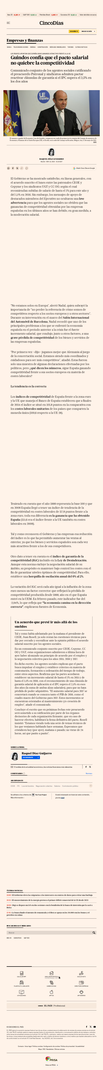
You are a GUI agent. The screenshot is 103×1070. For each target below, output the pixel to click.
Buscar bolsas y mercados (19, 926)
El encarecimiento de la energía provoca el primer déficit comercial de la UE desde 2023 (50, 900)
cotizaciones (21, 995)
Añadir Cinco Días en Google (85, 168)
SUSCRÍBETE (74, 31)
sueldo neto (81, 976)
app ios (51, 995)
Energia (33, 47)
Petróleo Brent (45, 15)
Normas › (89, 773)
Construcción (43, 47)
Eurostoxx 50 (65, 15)
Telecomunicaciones (20, 47)
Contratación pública (70, 786)
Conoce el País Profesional (51, 1006)
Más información (17, 798)
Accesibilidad (79, 1046)
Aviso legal (28, 1046)
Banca (9, 47)
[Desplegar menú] (8, 23)
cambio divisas (51, 986)
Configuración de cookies (51, 1046)
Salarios (57, 786)
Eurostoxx (17, 938)
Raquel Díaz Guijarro (51, 159)
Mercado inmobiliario (58, 47)
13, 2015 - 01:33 (54, 162)
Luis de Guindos (28, 786)
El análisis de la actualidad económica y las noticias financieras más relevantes (43, 767)
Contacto (21, 1046)
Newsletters (50, 1049)
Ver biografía (28, 757)
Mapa (40, 1049)
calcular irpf (21, 976)
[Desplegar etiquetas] (90, 785)
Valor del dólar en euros (88, 15)
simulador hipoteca (51, 976)
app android (81, 995)
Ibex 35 (9, 15)
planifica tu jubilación (21, 986)
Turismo (70, 47)
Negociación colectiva (44, 786)
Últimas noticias (81, 47)
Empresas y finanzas (25, 41)
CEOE (13, 786)
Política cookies (37, 1046)
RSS (44, 1049)
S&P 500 (26, 15)
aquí (62, 798)
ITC (18, 786)
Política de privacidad (68, 1046)
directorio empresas (81, 986)
